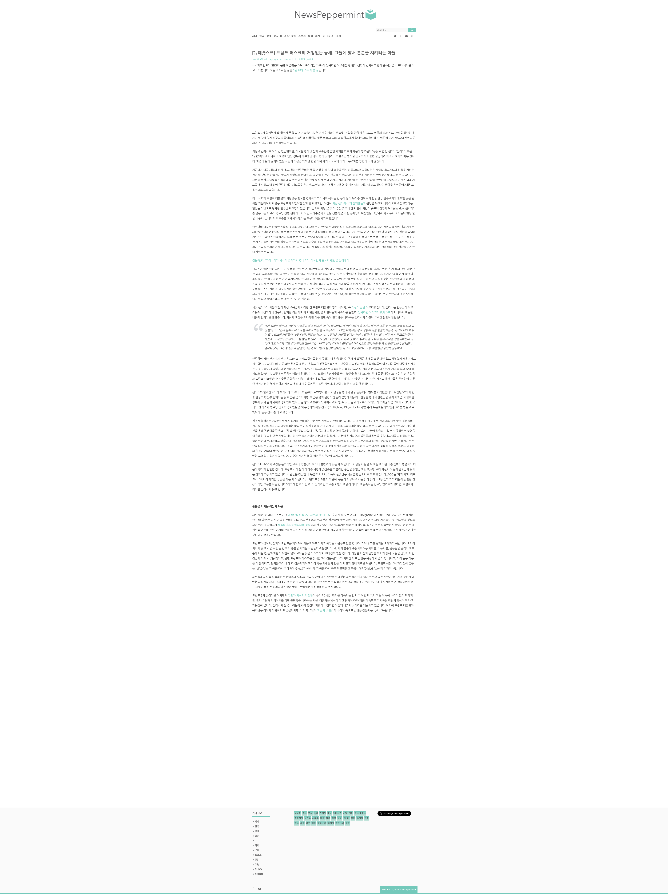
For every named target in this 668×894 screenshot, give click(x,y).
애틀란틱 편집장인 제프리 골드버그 (308, 515)
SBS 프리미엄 (290, 59)
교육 (304, 813)
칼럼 (310, 36)
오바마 (346, 818)
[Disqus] (334, 663)
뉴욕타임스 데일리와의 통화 (294, 524)
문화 (293, 36)
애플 (322, 818)
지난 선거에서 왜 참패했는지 (349, 203)
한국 (261, 36)
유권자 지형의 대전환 (300, 595)
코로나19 (321, 823)
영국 (339, 818)
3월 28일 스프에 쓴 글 (306, 70)
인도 (366, 818)
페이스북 (340, 823)
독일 (316, 813)
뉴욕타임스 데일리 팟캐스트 (374, 312)
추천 (317, 36)
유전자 (360, 818)
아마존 (315, 818)
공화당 (298, 813)
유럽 (353, 818)
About (336, 36)
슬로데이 (299, 818)
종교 (302, 823)
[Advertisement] (334, 102)
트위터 (331, 823)
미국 (329, 813)
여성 (334, 818)
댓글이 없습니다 (306, 59)
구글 (310, 813)
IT (281, 36)
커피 (314, 823)
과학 (286, 36)
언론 (328, 818)
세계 (254, 36)
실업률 (307, 818)
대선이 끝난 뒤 (359, 307)
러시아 (323, 813)
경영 (275, 36)
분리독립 (337, 813)
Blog (326, 36)
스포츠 (302, 36)
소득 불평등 (360, 813)
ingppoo (277, 59)
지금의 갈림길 (325, 610)
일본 (297, 823)
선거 (351, 813)
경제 (268, 36)
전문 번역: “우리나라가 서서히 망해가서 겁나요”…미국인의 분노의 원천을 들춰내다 (300, 260)
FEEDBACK (387, 889)
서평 (345, 813)
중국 (308, 823)
